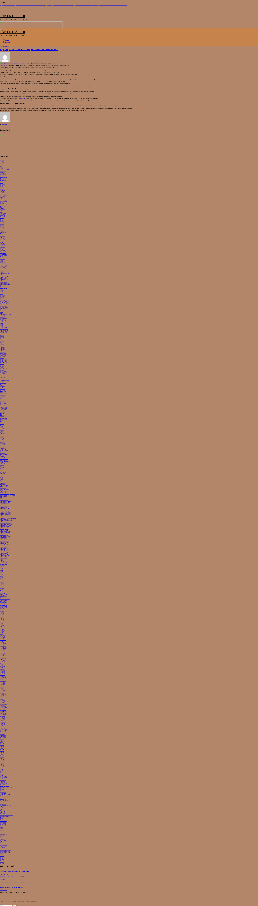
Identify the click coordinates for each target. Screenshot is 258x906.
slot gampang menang (4, 354)
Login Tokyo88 (3, 562)
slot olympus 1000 (4, 796)
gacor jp (1, 248)
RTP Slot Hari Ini (3, 486)
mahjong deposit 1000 (4, 169)
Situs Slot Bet (3, 601)
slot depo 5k (2, 304)
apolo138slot (2, 724)
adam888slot (2, 637)
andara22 (2, 693)
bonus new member (4, 308)
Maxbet (1, 490)
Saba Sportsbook (3, 496)
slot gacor (2, 220)
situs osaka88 (3, 822)
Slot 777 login (3, 460)
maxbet (1, 479)
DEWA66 (2, 160)
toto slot (1, 560)
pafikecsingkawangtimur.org (6, 523)
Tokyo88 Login (3, 600)
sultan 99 (2, 425)
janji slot (2, 608)
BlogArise (26, 901)
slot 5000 (2, 798)
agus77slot (2, 650)
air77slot (2, 654)
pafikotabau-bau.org (4, 517)
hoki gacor (2, 249)
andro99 (1, 699)
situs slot (2, 203)
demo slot (2, 311)
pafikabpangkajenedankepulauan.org (8, 518)
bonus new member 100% (5, 314)
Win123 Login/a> (4, 729)
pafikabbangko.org (4, 279)
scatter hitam (2, 839)
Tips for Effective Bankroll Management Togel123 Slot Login (14, 876)
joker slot (2, 595)
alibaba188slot (3, 681)
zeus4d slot (2, 847)
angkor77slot (3, 708)
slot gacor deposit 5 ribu (5, 852)
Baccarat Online (3, 408)
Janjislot (1, 261)
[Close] (0, 904)
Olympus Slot (3, 449)
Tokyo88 (2, 462)
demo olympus (37, 61)
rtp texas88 (2, 395)
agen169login (3, 646)
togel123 (2, 869)
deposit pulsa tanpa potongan (6, 457)
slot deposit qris (3, 306)
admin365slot (3, 640)
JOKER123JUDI (12, 16)
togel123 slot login (4, 874)
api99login (2, 720)
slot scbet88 (2, 386)
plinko (1, 844)
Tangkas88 (2, 483)
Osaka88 (2, 367)
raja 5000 (2, 441)
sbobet (1, 256)
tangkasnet (2, 172)
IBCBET (2, 413)
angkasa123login (3, 707)
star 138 (1, 421)
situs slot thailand (3, 251)
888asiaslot (2, 626)
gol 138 (1, 228)
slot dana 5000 (3, 174)
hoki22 (1, 827)
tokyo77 (1, 497)
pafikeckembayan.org (4, 549)
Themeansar (33, 901)
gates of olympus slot (67, 61)
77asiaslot (2, 625)
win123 (1, 312)
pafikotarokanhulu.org (4, 503)
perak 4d (2, 222)
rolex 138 (2, 225)
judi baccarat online (4, 198)
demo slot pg (2, 593)
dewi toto (2, 245)
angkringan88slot (3, 711)
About (4, 39)
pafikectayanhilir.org (4, 556)
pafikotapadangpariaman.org (6, 502)
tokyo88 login (3, 778)
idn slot (1, 175)
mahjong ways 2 (3, 177)
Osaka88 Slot (3, 355)
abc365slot (2, 630)
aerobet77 (2, 641)
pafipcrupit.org (3, 278)
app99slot (2, 725)
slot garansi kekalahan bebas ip (6, 815)
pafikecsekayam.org (4, 554)
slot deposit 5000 (3, 301)
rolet (1, 207)
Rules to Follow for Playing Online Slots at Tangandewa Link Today (15, 882)
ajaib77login (2, 661)
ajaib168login (3, 660)
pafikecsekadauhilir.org (5, 541)
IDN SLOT (2, 412)
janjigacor (2, 582)
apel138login (3, 718)
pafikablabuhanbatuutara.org (6, 512)
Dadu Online (3, 561)
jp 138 (1, 434)
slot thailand (2, 259)
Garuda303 (2, 192)
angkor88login (3, 710)
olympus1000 (3, 315)
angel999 (2, 702)
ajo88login (2, 667)
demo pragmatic (3, 195)
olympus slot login (4, 834)
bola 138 (2, 230)
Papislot (1, 233)
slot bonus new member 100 (6, 787)
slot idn (1, 202)
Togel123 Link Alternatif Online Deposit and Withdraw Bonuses (14, 871)
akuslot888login (3, 673)
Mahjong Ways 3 (3, 448)
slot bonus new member (5, 800)
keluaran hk (2, 214)
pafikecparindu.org (4, 553)
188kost (1, 623)
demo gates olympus (4, 46)
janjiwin (1, 165)
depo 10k (2, 837)
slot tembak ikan (3, 201)
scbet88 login (3, 387)
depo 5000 (2, 242)
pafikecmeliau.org (4, 550)
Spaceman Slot (3, 451)
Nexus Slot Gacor (4, 484)
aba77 (1, 628)
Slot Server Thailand (4, 489)
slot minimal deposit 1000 (5, 805)
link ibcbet (2, 835)
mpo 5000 (2, 437)
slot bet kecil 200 (3, 372)
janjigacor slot (3, 266)
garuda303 (2, 191)
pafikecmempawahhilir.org (5, 525)
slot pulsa (2, 269)
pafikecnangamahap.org (5, 537)
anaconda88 (2, 690)
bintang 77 (2, 428)
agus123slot (2, 649)
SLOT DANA (3, 416)
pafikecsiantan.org (4, 530)
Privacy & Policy (6, 42)
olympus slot (2, 781)
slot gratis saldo (3, 821)
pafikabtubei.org (3, 507)
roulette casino (3, 210)
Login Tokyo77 (3, 418)
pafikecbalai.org (3, 543)
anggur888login (3, 704)
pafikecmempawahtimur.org (6, 527)
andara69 (2, 695)
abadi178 (2, 629)
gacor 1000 (2, 247)
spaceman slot (3, 180)
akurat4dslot (2, 671)
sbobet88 (2, 178)
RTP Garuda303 (3, 232)
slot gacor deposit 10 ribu (5, 850)
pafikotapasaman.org (4, 500)
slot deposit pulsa (3, 776)
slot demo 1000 (3, 472)
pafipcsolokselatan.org (4, 283)
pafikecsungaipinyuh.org (5, 531)
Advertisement (6, 40)
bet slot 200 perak (4, 777)
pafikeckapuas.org (4, 548)
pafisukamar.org (3, 274)
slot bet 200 (2, 734)
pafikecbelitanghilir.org (5, 536)
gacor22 (1, 478)
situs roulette (2, 209)
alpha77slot (2, 683)
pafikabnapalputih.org (4, 506)
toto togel (2, 339)
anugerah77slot (3, 714)
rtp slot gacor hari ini (4, 596)
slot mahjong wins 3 (4, 786)
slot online (2, 218)
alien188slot (2, 682)
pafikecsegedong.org (4, 529)
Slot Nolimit (2, 473)
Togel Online (3, 409)
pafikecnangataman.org (5, 539)
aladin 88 (2, 424)
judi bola (2, 208)
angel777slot (2, 701)
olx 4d (1, 226)
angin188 (2, 705)
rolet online (2, 197)
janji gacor (2, 611)
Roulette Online (3, 407)
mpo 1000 (2, 436)
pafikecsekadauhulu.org (5, 542)
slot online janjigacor (4, 265)
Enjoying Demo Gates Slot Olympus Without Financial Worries (29, 49)
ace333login (2, 636)
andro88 (1, 698)
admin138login (3, 638)
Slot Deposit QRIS (4, 485)
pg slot (1, 559)
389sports (2, 336)
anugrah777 (2, 716)
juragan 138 (2, 427)
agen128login (3, 644)
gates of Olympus (58, 61)
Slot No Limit (3, 491)
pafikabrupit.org (3, 277)
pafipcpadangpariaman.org (5, 501)
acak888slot (2, 635)
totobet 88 (2, 221)
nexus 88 (2, 438)
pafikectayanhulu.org (4, 555)
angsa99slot (2, 712)
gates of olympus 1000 (5, 794)
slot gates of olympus (77, 61)
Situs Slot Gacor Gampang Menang (7, 494)
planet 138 (2, 420)
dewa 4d (2, 243)
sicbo (1, 788)
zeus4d (1, 271)
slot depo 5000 (3, 803)
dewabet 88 (2, 244)
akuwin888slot (3, 676)
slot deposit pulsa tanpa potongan (7, 480)
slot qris (1, 455)
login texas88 (3, 393)
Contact (4, 41)
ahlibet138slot (3, 652)
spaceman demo (3, 268)
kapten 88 (2, 430)
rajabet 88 (2, 442)
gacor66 (1, 290)
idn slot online (3, 196)
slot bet (1, 836)
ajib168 (1, 664)
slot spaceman (3, 286)
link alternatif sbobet (4, 380)
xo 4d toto (2, 445)
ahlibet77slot (2, 653)
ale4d (1, 678)
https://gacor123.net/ (4, 327)
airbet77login (3, 658)
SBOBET (2, 414)
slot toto (1, 185)
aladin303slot (3, 677)
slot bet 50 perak (3, 359)
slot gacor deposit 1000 (5, 851)
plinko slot (2, 347)
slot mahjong (2, 666)
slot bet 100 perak (4, 784)
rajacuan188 (2, 443)
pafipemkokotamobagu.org (5, 514)
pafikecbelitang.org (4, 535)
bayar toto (2, 238)
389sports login (3, 735)
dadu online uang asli (4, 783)
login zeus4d (2, 348)
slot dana (2, 319)
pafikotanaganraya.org (4, 508)
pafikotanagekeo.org (4, 273)
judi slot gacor (3, 193)
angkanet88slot (3, 706)
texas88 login (3, 353)
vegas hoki (2, 444)
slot (0, 309)
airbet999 (2, 659)
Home (4, 37)
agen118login (3, 643)
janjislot (1, 189)
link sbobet (2, 373)
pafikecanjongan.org (4, 526)
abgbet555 (2, 631)
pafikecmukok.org (4, 552)
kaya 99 (1, 426)
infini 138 (2, 422)
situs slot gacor (3, 171)
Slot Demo (2, 469)
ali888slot (2, 679)
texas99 (1, 263)
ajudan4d (2, 669)
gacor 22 (2, 613)
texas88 (1, 392)
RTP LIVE (2, 415)
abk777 (1, 634)
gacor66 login (3, 320)
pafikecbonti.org (3, 545)
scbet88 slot (2, 389)
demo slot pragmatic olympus (47, 61)
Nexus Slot (2, 447)
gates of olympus (3, 594)
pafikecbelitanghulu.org (5, 538)
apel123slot (2, 717)
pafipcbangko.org (3, 280)
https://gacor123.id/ (4, 329)
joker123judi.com (3, 65)
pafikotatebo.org (3, 282)
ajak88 (1, 663)
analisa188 (2, 691)
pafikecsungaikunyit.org (5, 532)
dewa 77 (2, 227)
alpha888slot (2, 684)
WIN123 (2, 741)
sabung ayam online (4, 454)
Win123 (1, 769)
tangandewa (2, 317)
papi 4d (1, 439)
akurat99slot (2, 672)
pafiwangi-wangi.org (4, 510)
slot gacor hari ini (3, 216)
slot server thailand (4, 450)
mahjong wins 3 (3, 297)
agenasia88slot (3, 648)
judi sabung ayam (3, 300)
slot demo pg (2, 262)
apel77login (2, 719)
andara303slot (3, 694)
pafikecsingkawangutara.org (6, 524)
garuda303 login (3, 332)
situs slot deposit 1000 (4, 816)
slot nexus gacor (3, 298)
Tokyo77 (2, 410)
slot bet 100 (2, 453)
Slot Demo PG (3, 488)
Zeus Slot (2, 456)
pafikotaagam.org (3, 498)
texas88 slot (2, 396)
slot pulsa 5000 (3, 179)
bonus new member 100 (5, 599)
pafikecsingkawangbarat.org (6, 519)
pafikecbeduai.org (4, 544)
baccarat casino (3, 579)
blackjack (2, 381)
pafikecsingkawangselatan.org (6, 520)
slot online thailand (4, 307)
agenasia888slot (3, 647)
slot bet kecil (2, 184)
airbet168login (3, 655)
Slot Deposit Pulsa (4, 482)
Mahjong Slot (3, 463)
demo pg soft (3, 267)
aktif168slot (2, 670)
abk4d (1, 632)
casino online (3, 792)
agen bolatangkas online (5, 200)
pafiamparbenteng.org (4, 515)
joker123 (2, 260)
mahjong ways (3, 793)
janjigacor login (3, 602)
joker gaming (3, 181)
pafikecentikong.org (4, 547)
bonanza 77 (2, 239)
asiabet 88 (2, 237)
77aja (1, 624)
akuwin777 (2, 675)
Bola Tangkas (3, 406)
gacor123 (2, 335)
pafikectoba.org (3, 558)
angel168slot (2, 700)
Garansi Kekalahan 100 (5, 461)
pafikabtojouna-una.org (5, 513)
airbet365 (2, 656)
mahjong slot (2, 190)
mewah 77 (2, 224)
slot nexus (2, 795)
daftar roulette (3, 213)
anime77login (3, 713)
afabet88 (2, 642)
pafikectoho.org (3, 533)
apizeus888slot (3, 722)
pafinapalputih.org (4, 504)
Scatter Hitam (3, 726)
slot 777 (1, 183)
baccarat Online (3, 255)
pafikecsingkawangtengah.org (6, 521)
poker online (2, 250)
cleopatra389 (14, 61)
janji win (2, 158)
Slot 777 (2, 739)
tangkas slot (2, 215)
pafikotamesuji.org (4, 276)
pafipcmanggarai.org (4, 509)
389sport (2, 433)
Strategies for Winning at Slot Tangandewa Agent (11, 887)
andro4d (1, 696)
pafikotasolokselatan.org (5, 284)
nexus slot (2, 173)
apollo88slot (2, 723)
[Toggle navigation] (0, 29)
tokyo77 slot (2, 807)
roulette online (3, 383)
